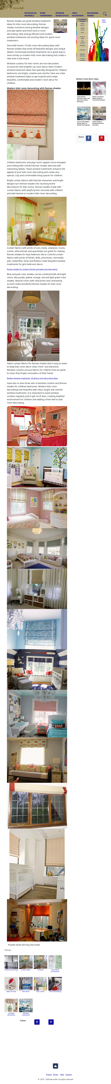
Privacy (49, 1074)
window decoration (11, 1014)
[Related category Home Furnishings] (11, 962)
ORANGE (82, 45)
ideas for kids (11, 991)
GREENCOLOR (82, 29)
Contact (68, 1074)
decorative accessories (55, 971)
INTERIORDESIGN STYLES (62, 14)
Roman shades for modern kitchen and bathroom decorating (32, 269)
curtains (40, 970)
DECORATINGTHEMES (92, 14)
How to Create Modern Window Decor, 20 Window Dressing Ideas (83, 121)
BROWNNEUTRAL (82, 55)
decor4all (13, 3)
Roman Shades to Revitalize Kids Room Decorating (98, 121)
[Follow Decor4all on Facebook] (37, 1022)
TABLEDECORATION (78, 14)
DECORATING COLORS (82, 20)
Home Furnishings (11, 970)
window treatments (26, 1014)
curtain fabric (26, 970)
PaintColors (103, 21)
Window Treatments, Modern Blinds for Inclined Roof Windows (98, 96)
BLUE (82, 32)
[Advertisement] (55, 1043)
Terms (55, 1074)
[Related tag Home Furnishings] (26, 962)
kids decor (26, 991)
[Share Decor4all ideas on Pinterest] (101, 138)
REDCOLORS (82, 42)
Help (62, 1074)
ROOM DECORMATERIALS (30, 14)
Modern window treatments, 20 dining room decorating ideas (32, 378)
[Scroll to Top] (55, 1065)
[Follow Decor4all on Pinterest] (51, 1022)
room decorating (55, 991)
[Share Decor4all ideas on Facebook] (88, 138)
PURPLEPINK (82, 37)
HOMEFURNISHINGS (46, 14)
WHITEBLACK (82, 24)
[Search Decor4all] (105, 13)
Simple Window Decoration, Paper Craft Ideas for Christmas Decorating (83, 96)
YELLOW (82, 50)
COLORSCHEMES (82, 59)
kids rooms (40, 991)
